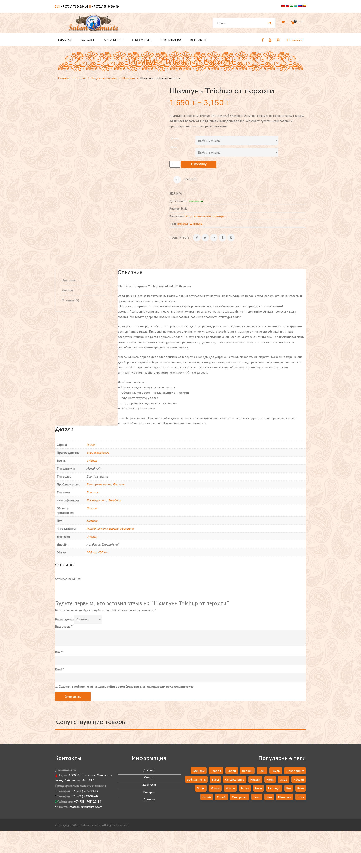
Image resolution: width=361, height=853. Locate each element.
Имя (59, 651)
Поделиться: (179, 237)
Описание (69, 280)
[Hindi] (291, 6)
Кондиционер (234, 779)
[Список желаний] (283, 22)
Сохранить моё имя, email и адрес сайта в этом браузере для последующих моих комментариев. (126, 686)
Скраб (206, 797)
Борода (216, 770)
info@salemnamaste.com (85, 806)
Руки (300, 788)
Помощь (149, 799)
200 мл (91, 552)
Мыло (245, 788)
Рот (288, 788)
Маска (215, 788)
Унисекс (91, 520)
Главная (64, 78)
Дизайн (175, 138)
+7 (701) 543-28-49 (105, 6)
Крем (270, 779)
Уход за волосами (104, 78)
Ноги (258, 788)
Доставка (149, 784)
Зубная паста (196, 779)
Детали (67, 290)
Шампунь (128, 78)
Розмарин (127, 528)
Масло (230, 788)
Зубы (215, 779)
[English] (287, 6)
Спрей (221, 797)
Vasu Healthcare (97, 452)
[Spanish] (304, 6)
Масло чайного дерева (102, 528)
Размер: (174, 208)
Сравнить (190, 179)
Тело (256, 797)
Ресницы (274, 788)
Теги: (173, 223)
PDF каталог (294, 39)
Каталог (80, 78)
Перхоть (118, 484)
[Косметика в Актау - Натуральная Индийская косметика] (93, 24)
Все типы (92, 492)
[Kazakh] (295, 6)
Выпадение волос (98, 484)
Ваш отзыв (64, 626)
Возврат (149, 792)
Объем (174, 147)
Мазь (201, 788)
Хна (269, 797)
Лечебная (114, 500)
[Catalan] (283, 6)
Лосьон (299, 779)
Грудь (276, 770)
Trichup (91, 460)
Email (59, 669)
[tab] (83, 280)
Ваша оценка (64, 619)
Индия (90, 444)
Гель (262, 770)
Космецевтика (96, 500)
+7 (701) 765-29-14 (74, 6)
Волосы (182, 223)
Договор (149, 770)
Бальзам (199, 770)
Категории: (177, 216)
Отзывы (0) (70, 300)
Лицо (283, 779)
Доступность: (178, 201)
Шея (300, 797)
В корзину (199, 164)
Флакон (91, 536)
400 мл (102, 552)
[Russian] (300, 6)
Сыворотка (239, 797)
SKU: (172, 193)
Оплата (149, 777)
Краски (255, 779)
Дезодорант (295, 770)
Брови (232, 770)
